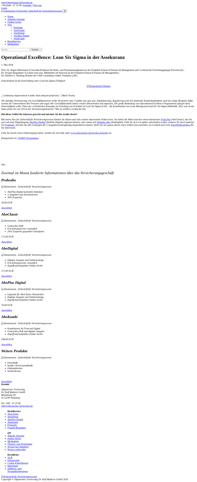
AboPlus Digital (21, 36)
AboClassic (19, 30)
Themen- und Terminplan (19, 444)
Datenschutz (13, 460)
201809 (21, 138)
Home (10, 16)
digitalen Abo (103, 122)
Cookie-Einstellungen (17, 463)
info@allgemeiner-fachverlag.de (16, 2)
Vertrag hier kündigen (18, 446)
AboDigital (19, 33)
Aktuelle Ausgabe (16, 19)
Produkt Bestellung (16, 427)
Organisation (32, 138)
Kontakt (27, 5)
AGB (9, 457)
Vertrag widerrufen (16, 449)
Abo (9, 24)
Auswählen (6, 207)
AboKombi (19, 38)
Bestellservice (14, 41)
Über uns (37, 5)
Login (4, 8)
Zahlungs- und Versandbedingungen (17, 470)
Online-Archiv (14, 22)
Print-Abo (166, 119)
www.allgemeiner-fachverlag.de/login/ (89, 133)
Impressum (12, 466)
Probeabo (18, 27)
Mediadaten (13, 44)
